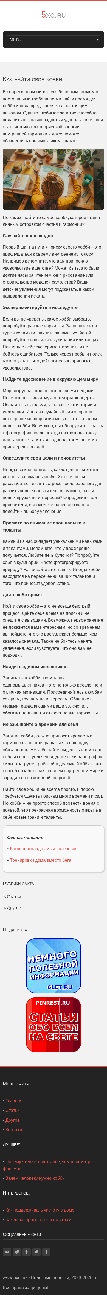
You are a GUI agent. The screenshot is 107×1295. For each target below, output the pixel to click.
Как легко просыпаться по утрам (38, 1219)
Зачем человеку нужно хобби (35, 1178)
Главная (13, 1100)
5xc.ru (53, 14)
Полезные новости (50, 1277)
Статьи (14, 897)
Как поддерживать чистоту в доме (39, 1210)
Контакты (14, 1129)
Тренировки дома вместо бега (40, 860)
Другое (14, 907)
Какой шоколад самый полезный (43, 848)
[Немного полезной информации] (53, 965)
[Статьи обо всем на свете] (53, 1024)
